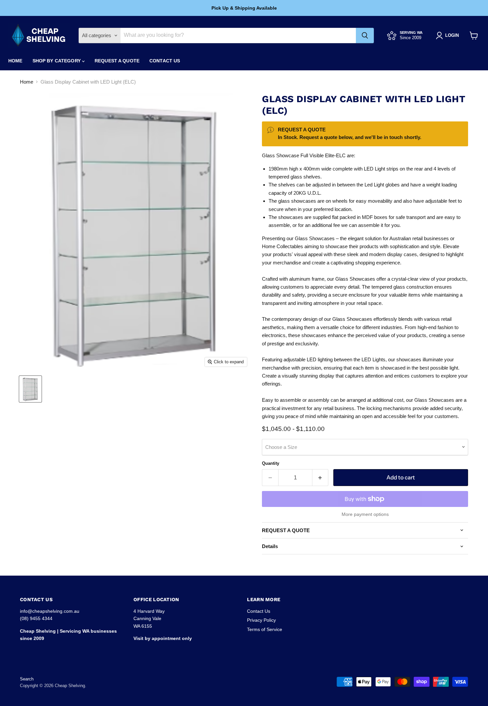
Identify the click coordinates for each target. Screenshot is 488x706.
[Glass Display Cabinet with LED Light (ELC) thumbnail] (30, 389)
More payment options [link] (365, 514)
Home (15, 60)
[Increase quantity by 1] (320, 477)
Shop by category (57, 60)
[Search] (365, 35)
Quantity (270, 463)
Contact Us (164, 60)
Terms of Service (264, 629)
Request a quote (117, 60)
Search (27, 678)
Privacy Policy (261, 620)
